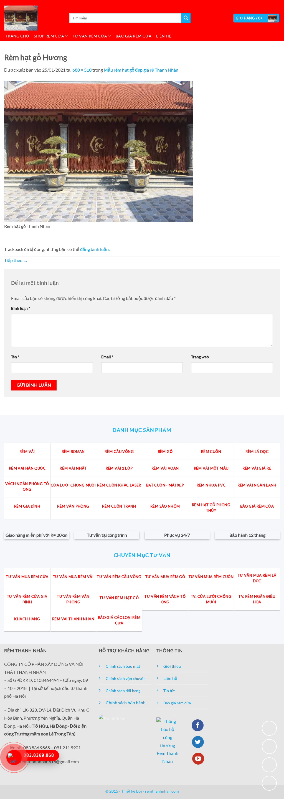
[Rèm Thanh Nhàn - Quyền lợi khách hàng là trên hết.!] (32, 18)
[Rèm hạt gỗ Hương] (98, 150)
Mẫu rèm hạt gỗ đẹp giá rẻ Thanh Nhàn (141, 69)
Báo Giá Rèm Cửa (133, 36)
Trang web (200, 356)
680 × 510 (82, 69)
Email (107, 356)
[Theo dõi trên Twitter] (198, 742)
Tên (15, 356)
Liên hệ (170, 678)
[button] (256, 18)
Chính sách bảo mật (123, 666)
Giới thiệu (172, 666)
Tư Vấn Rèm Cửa (90, 36)
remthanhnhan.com (162, 791)
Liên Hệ (163, 36)
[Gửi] (186, 18)
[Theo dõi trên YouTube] (198, 759)
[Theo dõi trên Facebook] (198, 725)
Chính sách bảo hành (126, 702)
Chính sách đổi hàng (123, 690)
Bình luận (20, 308)
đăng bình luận (94, 249)
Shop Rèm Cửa (49, 36)
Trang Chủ (17, 36)
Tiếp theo (16, 260)
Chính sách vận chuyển (126, 678)
